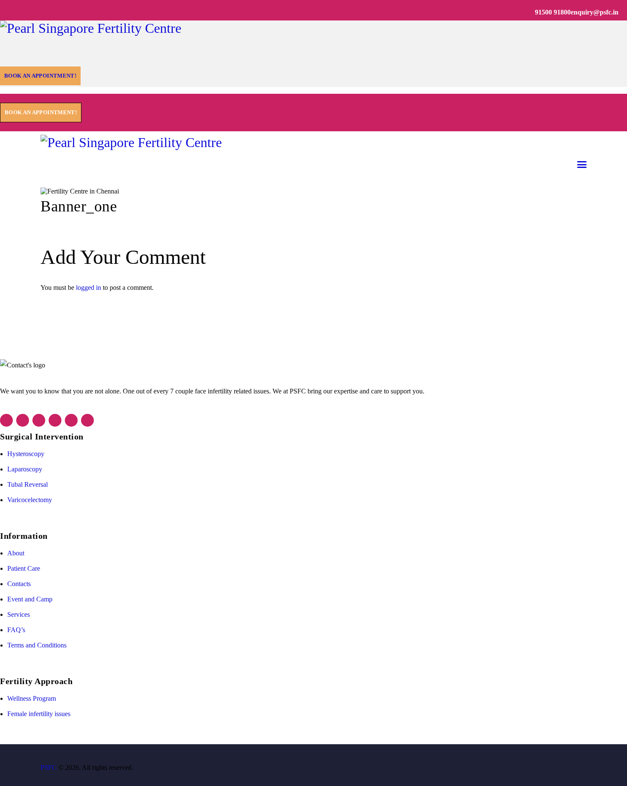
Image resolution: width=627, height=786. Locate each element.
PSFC (49, 767)
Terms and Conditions (37, 645)
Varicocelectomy (29, 499)
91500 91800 (553, 12)
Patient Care (23, 568)
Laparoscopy (24, 469)
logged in (88, 287)
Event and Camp (29, 599)
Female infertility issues (38, 713)
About (15, 553)
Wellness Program (31, 698)
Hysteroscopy (25, 453)
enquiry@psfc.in (594, 12)
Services (18, 614)
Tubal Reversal (27, 484)
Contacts (19, 583)
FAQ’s (16, 629)
